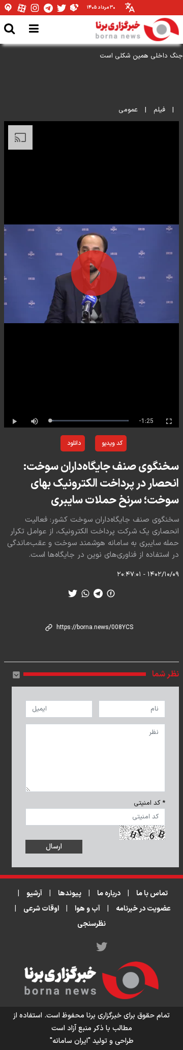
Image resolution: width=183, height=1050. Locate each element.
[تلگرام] (48, 8)
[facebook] (110, 593)
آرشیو (34, 893)
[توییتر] (61, 8)
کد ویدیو (112, 443)
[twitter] (72, 593)
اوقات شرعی (41, 908)
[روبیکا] (74, 8)
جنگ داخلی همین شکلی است (141, 56)
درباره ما (108, 893)
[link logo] (137, 29)
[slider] (89, 420)
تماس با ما (152, 893)
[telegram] (98, 593)
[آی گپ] (8, 8)
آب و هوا (87, 908)
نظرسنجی (91, 924)
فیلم (159, 110)
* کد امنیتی (149, 803)
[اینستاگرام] (35, 8)
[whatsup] (85, 593)
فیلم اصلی (49, 469)
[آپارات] (21, 8)
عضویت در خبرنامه (143, 908)
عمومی (128, 110)
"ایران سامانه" (70, 1041)
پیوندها (69, 893)
